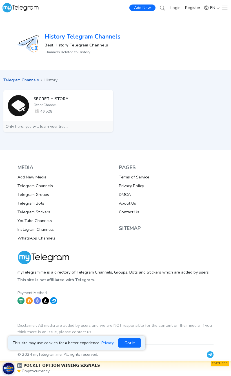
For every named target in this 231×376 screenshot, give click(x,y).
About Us (127, 203)
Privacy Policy (131, 186)
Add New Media (31, 177)
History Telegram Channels (82, 37)
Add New (142, 7)
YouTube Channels (34, 220)
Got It (130, 343)
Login (175, 7)
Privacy (107, 343)
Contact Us (129, 212)
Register (192, 7)
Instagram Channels (35, 229)
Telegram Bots (30, 203)
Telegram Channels (35, 186)
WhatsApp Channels (36, 238)
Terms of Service (134, 177)
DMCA (125, 194)
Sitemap (130, 228)
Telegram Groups (33, 194)
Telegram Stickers (33, 212)
